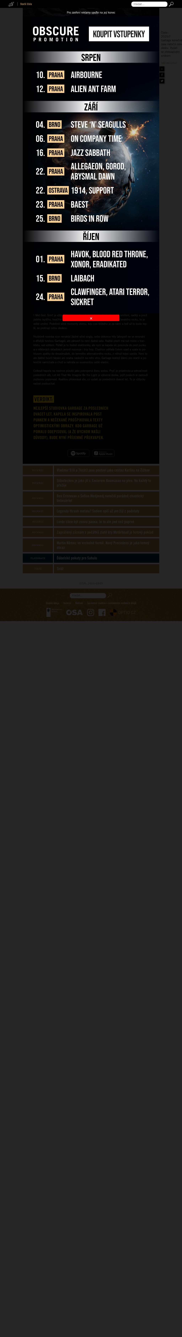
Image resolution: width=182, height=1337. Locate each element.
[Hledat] (170, 4)
